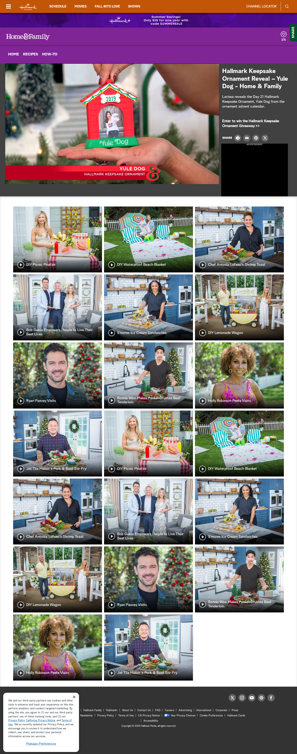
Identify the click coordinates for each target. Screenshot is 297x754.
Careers (169, 710)
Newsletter (86, 715)
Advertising (185, 710)
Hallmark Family (92, 710)
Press (235, 710)
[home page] (28, 6)
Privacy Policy (105, 715)
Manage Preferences (41, 743)
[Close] (74, 696)
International (203, 710)
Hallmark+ (112, 710)
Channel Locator (261, 6)
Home (13, 54)
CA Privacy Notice (149, 715)
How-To (49, 54)
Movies (81, 6)
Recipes (30, 54)
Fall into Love (107, 6)
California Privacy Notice (40, 720)
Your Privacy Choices (183, 715)
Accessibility (150, 721)
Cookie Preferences (211, 715)
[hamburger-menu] (8, 6)
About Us (127, 710)
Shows (134, 6)
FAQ (157, 710)
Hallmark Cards (236, 715)
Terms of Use (126, 715)
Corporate (221, 710)
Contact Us (144, 710)
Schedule (57, 6)
